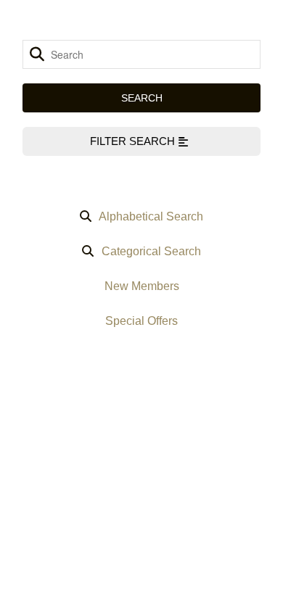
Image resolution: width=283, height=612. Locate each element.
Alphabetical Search (151, 216)
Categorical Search (151, 251)
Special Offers (141, 321)
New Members (141, 286)
